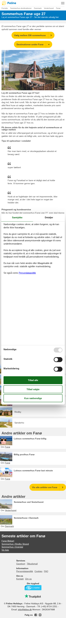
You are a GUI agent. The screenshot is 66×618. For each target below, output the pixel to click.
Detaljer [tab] (49, 217)
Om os (28, 579)
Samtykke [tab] (17, 217)
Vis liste (5, 550)
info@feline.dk (25, 609)
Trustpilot (33, 596)
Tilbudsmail (32, 563)
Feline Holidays (33, 3)
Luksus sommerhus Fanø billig (30, 438)
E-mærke (33, 587)
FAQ (46, 571)
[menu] (62, 3)
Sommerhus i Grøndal (12, 547)
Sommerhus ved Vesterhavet (29, 502)
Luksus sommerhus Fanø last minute (33, 470)
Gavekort (20, 563)
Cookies (38, 571)
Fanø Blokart (8, 541)
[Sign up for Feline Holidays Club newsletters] (40, 615)
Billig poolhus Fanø (24, 454)
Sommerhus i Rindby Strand (15, 544)
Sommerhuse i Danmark (26, 518)
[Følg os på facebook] (36, 615)
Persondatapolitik (24, 571)
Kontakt (20, 579)
